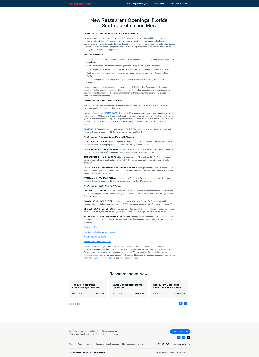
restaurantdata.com (181, 344)
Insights (88, 344)
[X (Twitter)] (188, 337)
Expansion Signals (141, 3)
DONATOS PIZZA (91, 129)
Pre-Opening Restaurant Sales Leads (99, 232)
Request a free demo (105, 258)
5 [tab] (77, 304)
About (71, 344)
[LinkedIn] (178, 337)
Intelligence (158, 3)
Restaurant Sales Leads (94, 227)
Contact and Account (178, 3)
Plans (79, 344)
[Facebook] (183, 337)
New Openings (128, 344)
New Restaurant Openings (95, 237)
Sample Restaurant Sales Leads (97, 242)
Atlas (127, 3)
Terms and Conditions (165, 352)
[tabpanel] (88, 289)
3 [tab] (73, 304)
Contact (141, 344)
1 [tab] (69, 304)
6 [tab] (79, 304)
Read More (99, 293)
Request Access (178, 332)
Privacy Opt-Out (183, 352)
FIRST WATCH (112, 113)
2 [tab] (71, 304)
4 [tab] (75, 304)
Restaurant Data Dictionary (107, 344)
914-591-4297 (164, 344)
